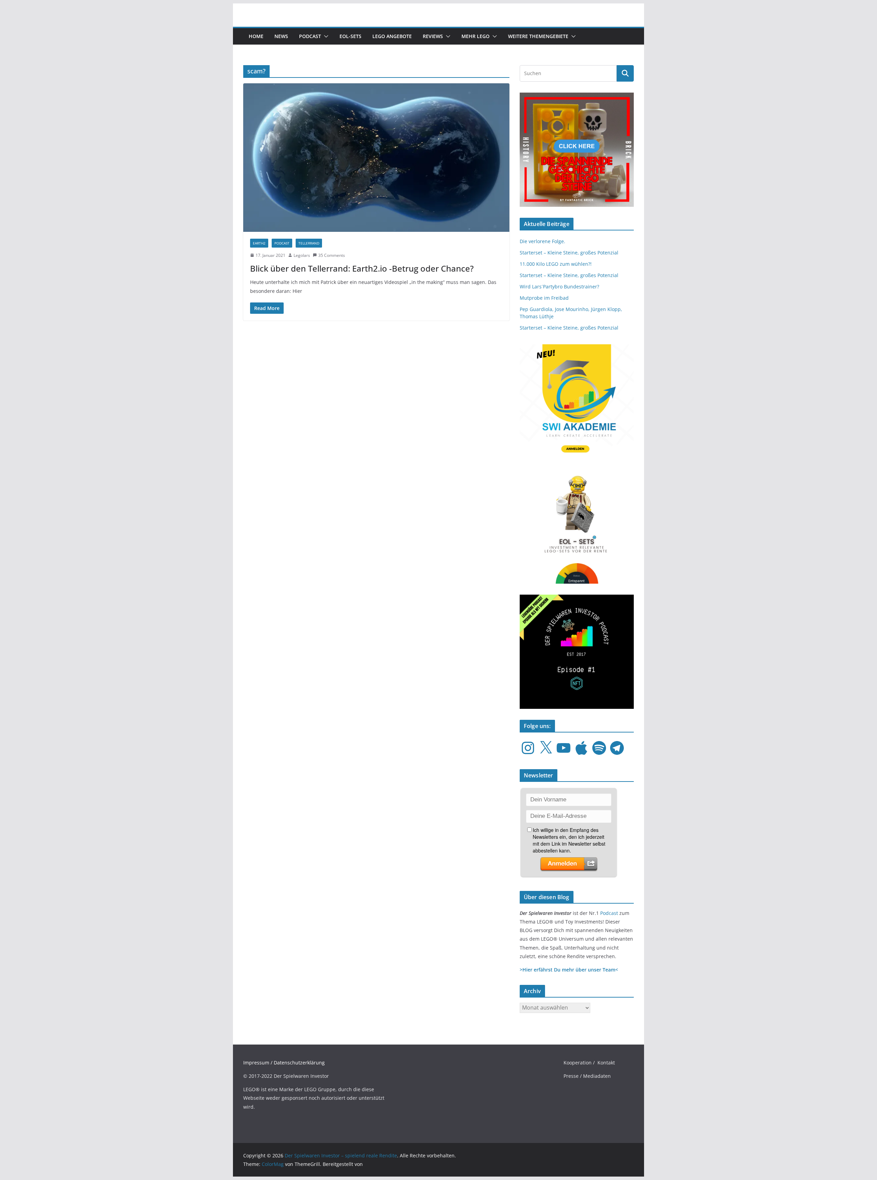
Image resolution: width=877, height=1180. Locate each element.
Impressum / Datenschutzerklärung (284, 1062)
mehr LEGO (475, 36)
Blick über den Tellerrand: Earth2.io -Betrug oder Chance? (362, 268)
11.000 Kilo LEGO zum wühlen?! (556, 264)
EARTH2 (259, 243)
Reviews (433, 36)
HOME (256, 36)
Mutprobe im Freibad (544, 298)
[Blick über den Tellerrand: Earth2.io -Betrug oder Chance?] (376, 157)
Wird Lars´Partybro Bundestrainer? (559, 286)
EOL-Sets (350, 36)
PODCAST (281, 243)
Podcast (310, 36)
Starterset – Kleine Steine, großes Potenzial (569, 252)
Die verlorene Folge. (542, 241)
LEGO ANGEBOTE (392, 36)
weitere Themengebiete (538, 36)
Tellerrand (308, 243)
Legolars (302, 255)
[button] (325, 36)
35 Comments (331, 255)
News (281, 36)
